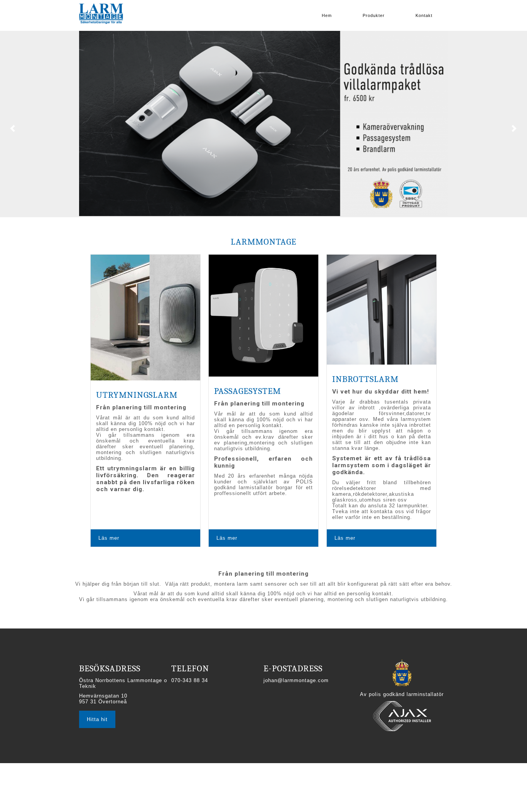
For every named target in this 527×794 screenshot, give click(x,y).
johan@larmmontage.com (296, 680)
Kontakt (424, 15)
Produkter (374, 15)
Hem (327, 15)
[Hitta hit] (97, 711)
